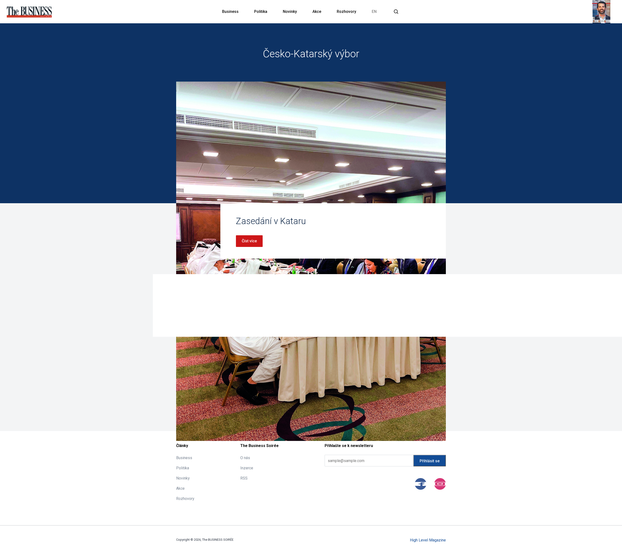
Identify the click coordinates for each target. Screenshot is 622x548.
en (374, 11)
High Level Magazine (428, 540)
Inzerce (246, 468)
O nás (245, 457)
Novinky (290, 11)
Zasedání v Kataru (271, 221)
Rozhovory (346, 11)
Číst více (249, 241)
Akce (316, 11)
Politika (260, 11)
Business (230, 11)
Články (182, 445)
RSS (244, 478)
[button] (396, 11)
